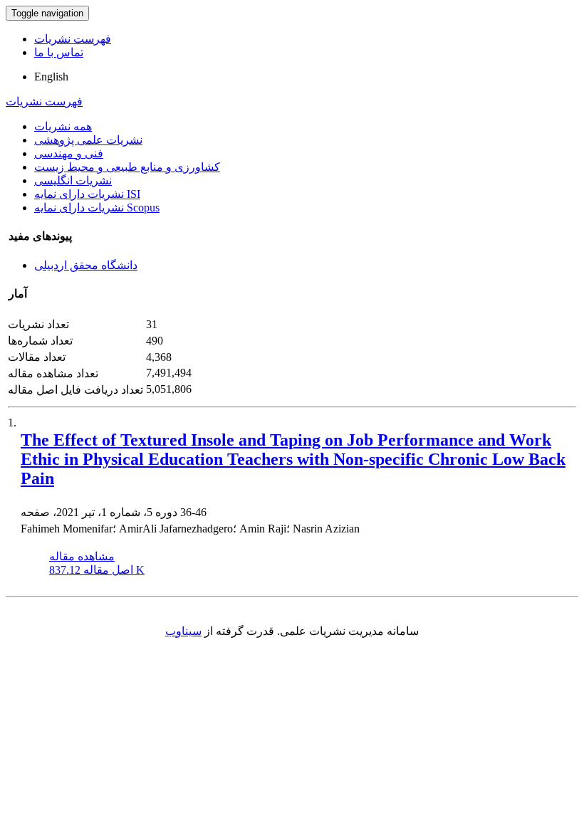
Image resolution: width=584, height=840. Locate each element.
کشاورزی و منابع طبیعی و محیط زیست (127, 167)
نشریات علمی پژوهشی (88, 140)
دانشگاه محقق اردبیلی (85, 265)
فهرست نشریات (72, 39)
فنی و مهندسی (68, 153)
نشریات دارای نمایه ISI (87, 194)
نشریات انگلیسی (73, 180)
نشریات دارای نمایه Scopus (97, 207)
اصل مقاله (97, 570)
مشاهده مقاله (82, 556)
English (51, 76)
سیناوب (183, 631)
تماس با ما (58, 52)
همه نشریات (63, 126)
